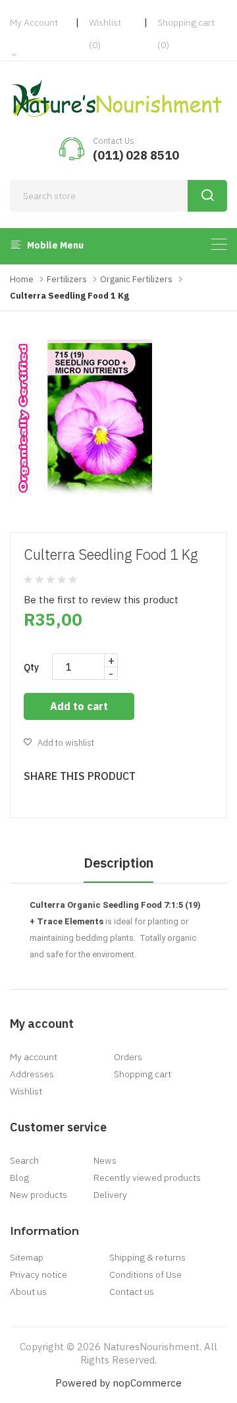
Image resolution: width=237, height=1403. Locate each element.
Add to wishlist (65, 742)
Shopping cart (142, 1074)
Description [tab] (118, 863)
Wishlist (26, 1091)
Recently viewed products (147, 1177)
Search (24, 1160)
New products (38, 1195)
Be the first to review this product (101, 599)
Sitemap (26, 1257)
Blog (19, 1177)
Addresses (32, 1074)
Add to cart (79, 706)
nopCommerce (147, 1383)
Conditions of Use (145, 1274)
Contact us (131, 1292)
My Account (34, 22)
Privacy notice (38, 1274)
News (105, 1160)
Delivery (110, 1195)
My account (33, 1057)
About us (28, 1292)
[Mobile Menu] (219, 244)
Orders (128, 1057)
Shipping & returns (147, 1257)
